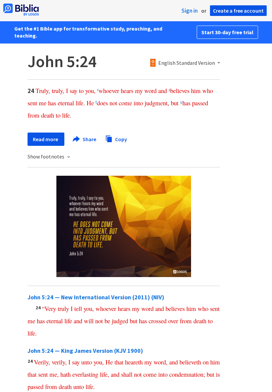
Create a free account (238, 10)
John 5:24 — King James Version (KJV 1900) (85, 350)
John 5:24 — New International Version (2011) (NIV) (96, 297)
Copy (120, 139)
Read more (46, 139)
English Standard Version (186, 63)
